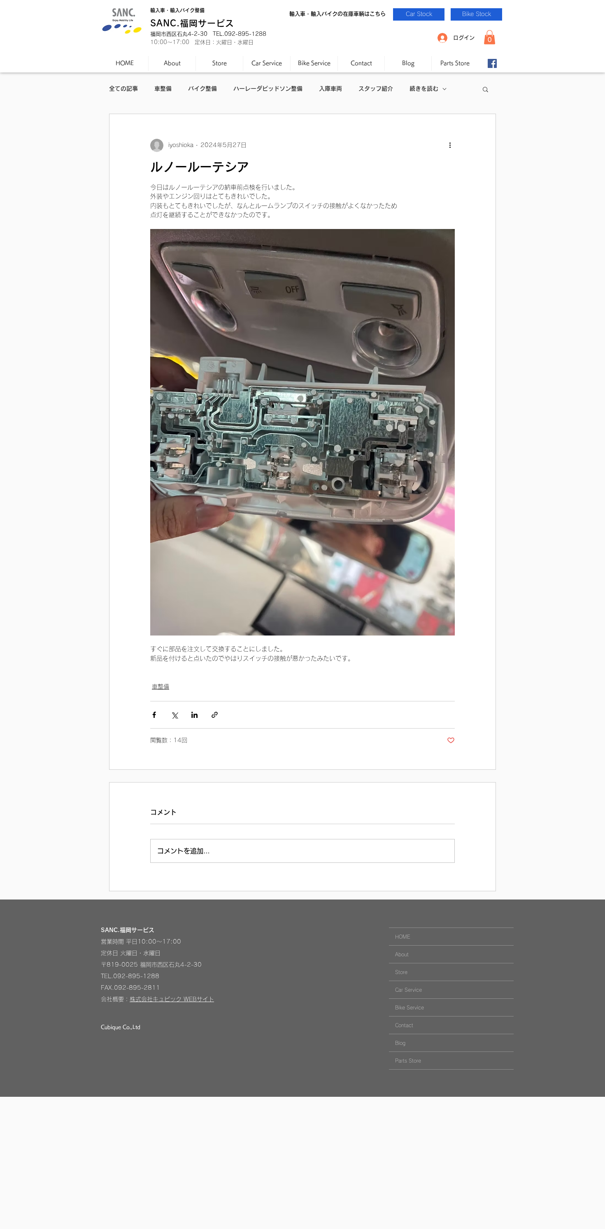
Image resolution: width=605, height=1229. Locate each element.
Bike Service (409, 1007)
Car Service (408, 989)
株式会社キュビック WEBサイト (172, 999)
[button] (490, 37)
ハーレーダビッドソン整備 (267, 88)
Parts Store (408, 1060)
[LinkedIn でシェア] (194, 715)
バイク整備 (202, 88)
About (402, 954)
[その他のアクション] (450, 145)
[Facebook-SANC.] (492, 63)
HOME (402, 936)
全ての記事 (123, 88)
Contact (404, 1025)
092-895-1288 (136, 976)
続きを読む (424, 88)
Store (401, 972)
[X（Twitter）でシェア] (174, 715)
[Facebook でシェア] (154, 715)
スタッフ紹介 (375, 88)
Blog (400, 1042)
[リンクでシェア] (215, 715)
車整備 (163, 88)
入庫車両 (330, 88)
